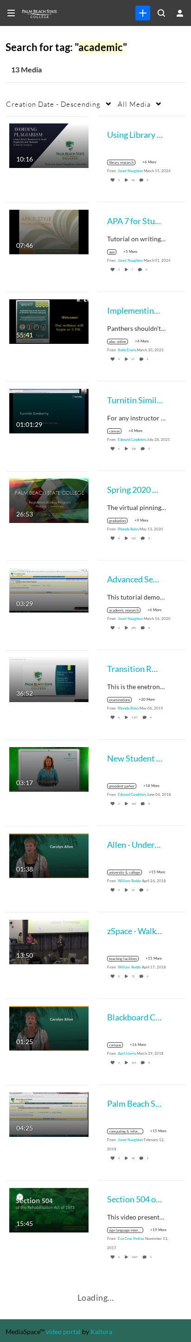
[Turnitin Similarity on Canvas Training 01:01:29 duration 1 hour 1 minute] (49, 410)
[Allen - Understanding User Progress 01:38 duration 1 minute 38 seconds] (49, 854)
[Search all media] (161, 13)
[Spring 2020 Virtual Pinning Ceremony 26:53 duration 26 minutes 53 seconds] (49, 499)
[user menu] (179, 13)
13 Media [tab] (26, 69)
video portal (63, 1332)
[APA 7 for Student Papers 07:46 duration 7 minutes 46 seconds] (49, 231)
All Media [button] (134, 104)
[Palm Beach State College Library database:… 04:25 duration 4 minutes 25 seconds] (49, 1113)
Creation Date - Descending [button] (53, 104)
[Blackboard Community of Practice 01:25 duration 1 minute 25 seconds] (49, 1027)
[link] (142, 13)
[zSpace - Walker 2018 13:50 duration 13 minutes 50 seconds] (49, 941)
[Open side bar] (11, 13)
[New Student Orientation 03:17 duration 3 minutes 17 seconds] (49, 768)
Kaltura (101, 1332)
